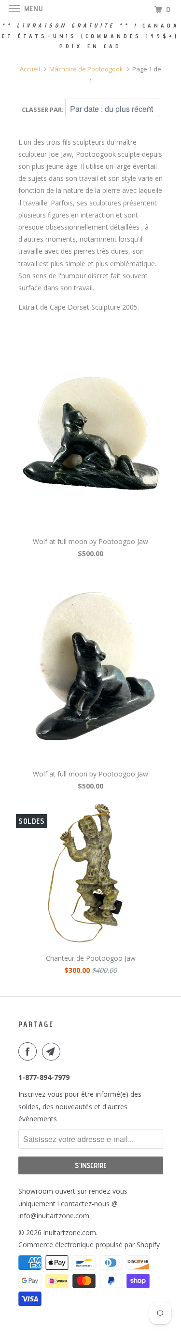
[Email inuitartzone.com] (53, 1051)
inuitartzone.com (69, 1232)
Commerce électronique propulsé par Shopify (89, 1244)
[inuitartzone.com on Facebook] (29, 1051)
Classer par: (43, 109)
